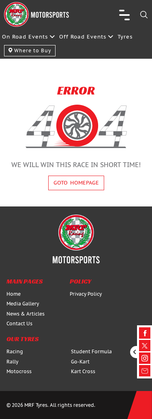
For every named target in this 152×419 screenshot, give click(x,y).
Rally (12, 362)
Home (13, 294)
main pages (24, 281)
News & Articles (25, 314)
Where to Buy (32, 50)
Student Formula (91, 351)
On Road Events (25, 36)
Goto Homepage (76, 182)
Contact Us (19, 323)
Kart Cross (83, 371)
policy (80, 281)
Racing (14, 351)
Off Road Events (82, 36)
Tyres (125, 36)
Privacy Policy (86, 294)
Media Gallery (22, 304)
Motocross (19, 371)
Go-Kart (80, 362)
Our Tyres (22, 339)
